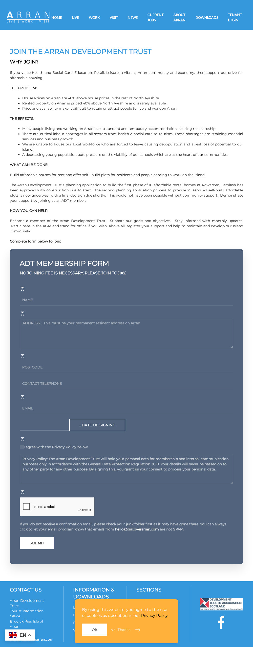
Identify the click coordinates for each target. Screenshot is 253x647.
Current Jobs (156, 17)
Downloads (206, 17)
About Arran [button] (179, 17)
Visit (114, 17)
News (133, 17)
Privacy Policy (154, 615)
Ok (94, 629)
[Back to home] (28, 17)
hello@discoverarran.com (137, 529)
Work (94, 17)
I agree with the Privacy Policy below (56, 447)
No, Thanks (120, 629)
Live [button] (75, 17)
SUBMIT (37, 543)
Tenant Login (235, 17)
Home (56, 17)
